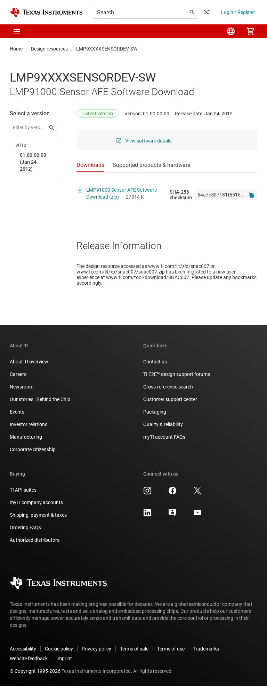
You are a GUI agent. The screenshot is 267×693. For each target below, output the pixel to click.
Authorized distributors (34, 540)
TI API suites (23, 490)
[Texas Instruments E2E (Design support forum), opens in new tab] (172, 515)
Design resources (49, 49)
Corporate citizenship (33, 449)
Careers (18, 374)
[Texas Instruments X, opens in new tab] (197, 493)
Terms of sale (134, 649)
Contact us (155, 361)
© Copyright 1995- (35, 671)
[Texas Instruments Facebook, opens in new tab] (172, 493)
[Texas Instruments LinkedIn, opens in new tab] (147, 515)
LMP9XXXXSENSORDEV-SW (106, 49)
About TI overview (29, 361)
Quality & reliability (163, 424)
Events (17, 412)
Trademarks (206, 649)
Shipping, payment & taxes (38, 515)
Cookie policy (59, 649)
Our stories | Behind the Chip (40, 399)
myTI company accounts (36, 502)
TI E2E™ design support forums (176, 374)
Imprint (64, 658)
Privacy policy (96, 649)
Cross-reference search (168, 387)
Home (16, 49)
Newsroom (21, 387)
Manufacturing (26, 437)
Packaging (154, 412)
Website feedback (29, 658)
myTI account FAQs (164, 437)
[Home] (46, 12)
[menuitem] (231, 31)
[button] (16, 31)
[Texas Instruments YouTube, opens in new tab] (197, 515)
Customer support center (170, 399)
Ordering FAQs (25, 527)
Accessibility (23, 649)
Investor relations (28, 424)
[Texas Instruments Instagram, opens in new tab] (147, 493)
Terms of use (171, 649)
